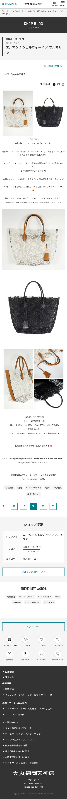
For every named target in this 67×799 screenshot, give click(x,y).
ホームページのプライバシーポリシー (24, 733)
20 (53, 506)
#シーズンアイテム (26, 596)
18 (33, 506)
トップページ (33, 626)
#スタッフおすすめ (33, 487)
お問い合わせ (11, 722)
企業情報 (9, 671)
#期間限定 (11, 596)
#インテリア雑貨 (44, 596)
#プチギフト (49, 602)
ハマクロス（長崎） (15, 714)
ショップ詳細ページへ (33, 571)
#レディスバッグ (33, 494)
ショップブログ (15, 11)
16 (14, 506)
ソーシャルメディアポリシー (19, 739)
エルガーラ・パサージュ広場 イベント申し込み (28, 708)
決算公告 (9, 677)
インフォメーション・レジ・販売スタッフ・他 (28, 694)
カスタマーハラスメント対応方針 (21, 762)
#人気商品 (9, 487)
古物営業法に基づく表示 (17, 757)
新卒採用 (9, 689)
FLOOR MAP (31, 551)
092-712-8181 (33, 786)
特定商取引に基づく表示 (17, 751)
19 (43, 506)
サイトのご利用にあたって (18, 728)
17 (24, 506)
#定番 (19, 487)
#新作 (47, 487)
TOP (4, 11)
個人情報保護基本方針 (16, 745)
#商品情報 (58, 487)
